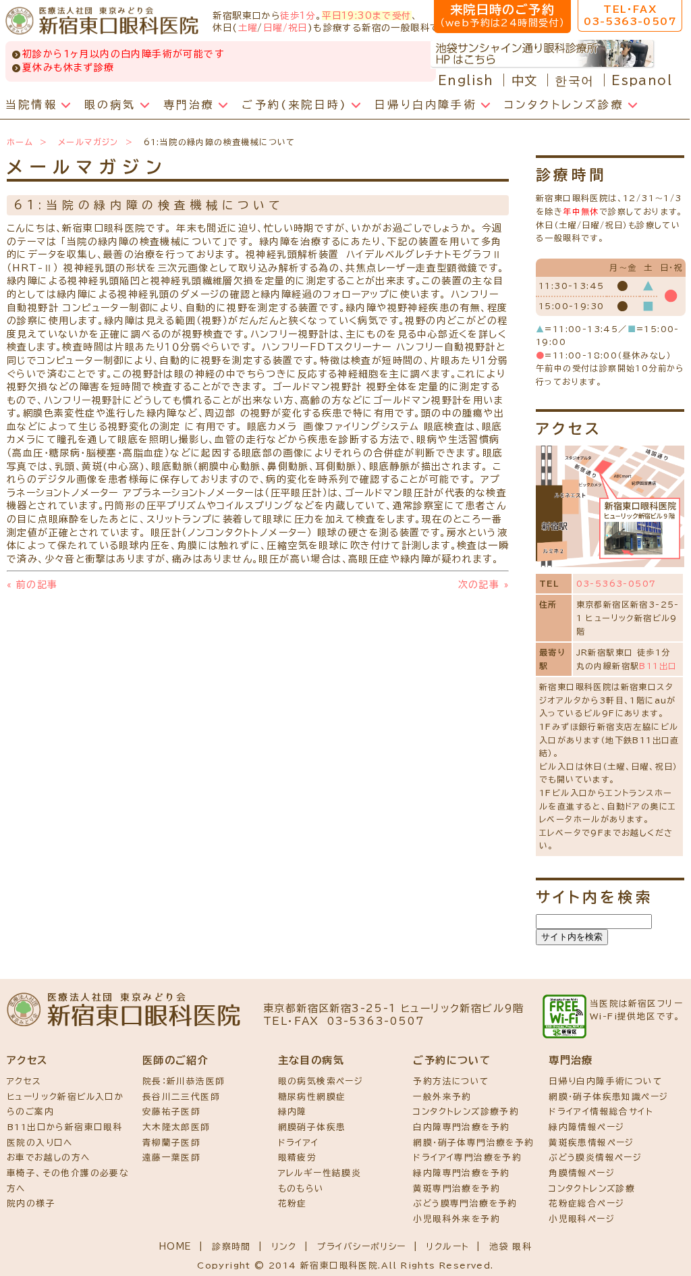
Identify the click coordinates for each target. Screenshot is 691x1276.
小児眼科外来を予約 (456, 1219)
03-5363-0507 (616, 583)
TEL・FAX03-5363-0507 (630, 15)
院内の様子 (31, 1203)
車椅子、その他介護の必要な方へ (67, 1181)
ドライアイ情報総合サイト (601, 1111)
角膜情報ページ (582, 1173)
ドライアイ (298, 1142)
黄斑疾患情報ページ (591, 1142)
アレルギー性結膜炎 (320, 1173)
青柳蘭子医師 (171, 1142)
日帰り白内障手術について (605, 1081)
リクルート (447, 1246)
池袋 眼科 (510, 1246)
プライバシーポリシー (361, 1246)
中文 (525, 80)
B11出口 (658, 666)
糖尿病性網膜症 (312, 1096)
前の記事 (32, 584)
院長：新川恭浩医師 (183, 1081)
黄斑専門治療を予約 (456, 1188)
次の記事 (483, 584)
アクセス (24, 1081)
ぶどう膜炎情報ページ (595, 1157)
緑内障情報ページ (586, 1127)
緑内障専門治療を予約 (461, 1173)
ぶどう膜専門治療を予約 (465, 1203)
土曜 (248, 27)
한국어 (574, 80)
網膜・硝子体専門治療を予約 (473, 1142)
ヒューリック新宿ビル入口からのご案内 (65, 1104)
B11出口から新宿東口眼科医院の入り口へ (65, 1135)
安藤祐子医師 (171, 1111)
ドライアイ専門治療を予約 (467, 1157)
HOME (175, 1246)
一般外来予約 (442, 1096)
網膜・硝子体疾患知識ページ (608, 1096)
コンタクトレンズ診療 (592, 1188)
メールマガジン (88, 142)
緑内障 (292, 1111)
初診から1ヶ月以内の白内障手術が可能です (123, 54)
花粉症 (292, 1203)
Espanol (641, 80)
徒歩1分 (298, 15)
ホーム (20, 142)
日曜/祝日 (285, 27)
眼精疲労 (297, 1157)
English (466, 80)
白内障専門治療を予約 (461, 1127)
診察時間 (231, 1246)
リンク (284, 1246)
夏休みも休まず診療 (68, 67)
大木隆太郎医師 (176, 1127)
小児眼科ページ (582, 1219)
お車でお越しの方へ (48, 1157)
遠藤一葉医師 (171, 1157)
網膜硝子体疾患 (312, 1127)
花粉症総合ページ (586, 1203)
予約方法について (451, 1081)
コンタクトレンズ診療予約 (466, 1111)
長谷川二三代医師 (181, 1096)
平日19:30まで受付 (366, 15)
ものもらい (301, 1188)
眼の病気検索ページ (321, 1081)
